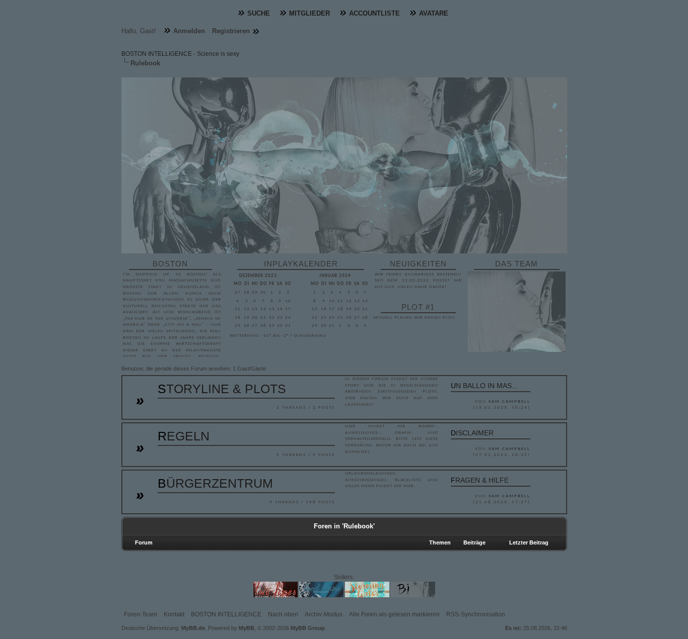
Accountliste (374, 13)
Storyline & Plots (222, 389)
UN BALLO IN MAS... (484, 386)
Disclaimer (472, 433)
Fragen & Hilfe (480, 480)
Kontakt (174, 614)
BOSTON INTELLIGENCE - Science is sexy (180, 53)
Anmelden (189, 31)
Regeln (184, 436)
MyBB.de (193, 628)
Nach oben (283, 614)
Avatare (433, 13)
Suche (258, 13)
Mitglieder (309, 13)
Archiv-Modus (323, 614)
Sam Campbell (509, 401)
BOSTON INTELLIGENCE (226, 614)
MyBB (246, 628)
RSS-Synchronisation (475, 614)
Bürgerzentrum (215, 483)
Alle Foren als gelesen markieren (394, 614)
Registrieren (231, 31)
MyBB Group (308, 628)
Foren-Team (140, 614)
